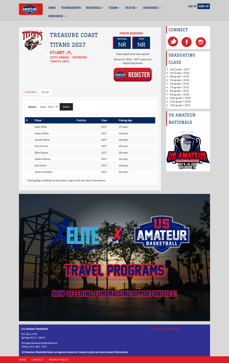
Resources (56, 16)
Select (66, 106)
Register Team (132, 74)
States (130, 7)
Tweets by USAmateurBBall (164, 328)
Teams (114, 7)
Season (32, 106)
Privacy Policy (58, 359)
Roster (45, 91)
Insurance (151, 7)
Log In (192, 6)
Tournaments (71, 7)
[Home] (31, 9)
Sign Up (203, 6)
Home (52, 7)
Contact (37, 359)
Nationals (94, 7)
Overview (30, 91)
